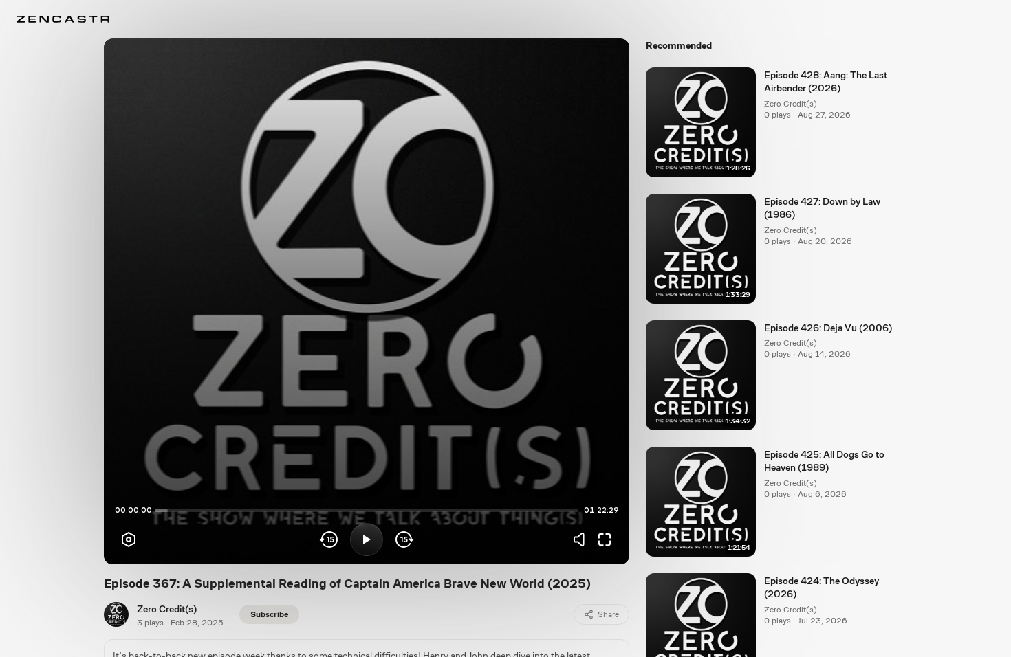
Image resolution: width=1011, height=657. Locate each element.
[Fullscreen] (605, 539)
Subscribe (269, 614)
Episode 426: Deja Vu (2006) (828, 327)
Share (608, 614)
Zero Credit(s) (167, 608)
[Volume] (583, 539)
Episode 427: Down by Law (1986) (822, 208)
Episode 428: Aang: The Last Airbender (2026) (825, 81)
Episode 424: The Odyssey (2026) (821, 587)
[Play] (366, 539)
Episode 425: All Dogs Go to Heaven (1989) (824, 461)
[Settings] (129, 539)
